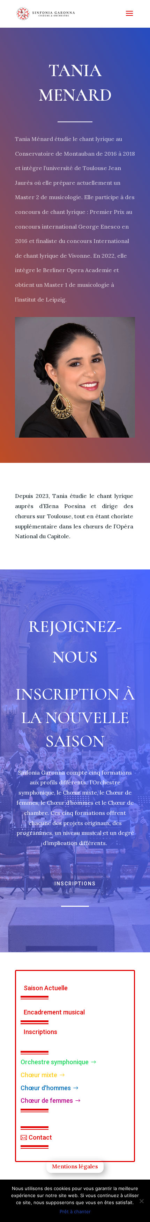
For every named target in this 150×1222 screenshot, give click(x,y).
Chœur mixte (39, 1075)
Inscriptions (75, 883)
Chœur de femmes (47, 1100)
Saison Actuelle (46, 988)
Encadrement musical (54, 1012)
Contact (40, 1137)
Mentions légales (75, 1166)
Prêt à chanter (75, 1211)
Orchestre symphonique (55, 1062)
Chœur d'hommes (46, 1088)
